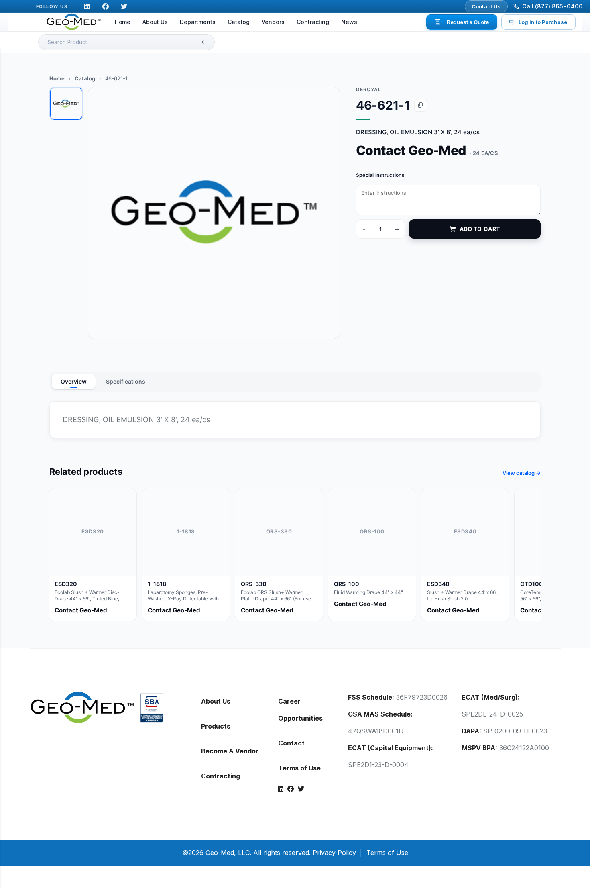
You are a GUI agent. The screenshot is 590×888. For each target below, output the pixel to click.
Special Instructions (380, 175)
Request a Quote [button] (468, 22)
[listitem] (93, 554)
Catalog (239, 21)
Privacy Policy (334, 853)
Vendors (273, 21)
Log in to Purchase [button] (543, 22)
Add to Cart (480, 228)
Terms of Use (299, 768)
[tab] (66, 104)
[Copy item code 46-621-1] (420, 105)
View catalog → (522, 473)
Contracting (313, 21)
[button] (214, 213)
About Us (154, 21)
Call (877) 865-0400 (552, 6)
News (349, 21)
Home (123, 21)
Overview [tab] (74, 381)
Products (215, 726)
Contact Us (486, 6)
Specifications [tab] (125, 381)
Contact (291, 743)
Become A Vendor (229, 751)
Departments (198, 21)
